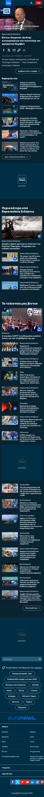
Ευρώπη (5, 732)
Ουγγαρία (24, 403)
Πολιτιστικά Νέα (27, 515)
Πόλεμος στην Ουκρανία (15, 685)
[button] (16, 157)
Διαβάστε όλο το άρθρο (27, 71)
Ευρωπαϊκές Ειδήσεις (11, 241)
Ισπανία (34, 691)
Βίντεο (4, 751)
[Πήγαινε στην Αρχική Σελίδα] (8, 3)
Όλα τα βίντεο (31, 608)
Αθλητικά (24, 432)
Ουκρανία (22, 708)
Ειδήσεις (5, 333)
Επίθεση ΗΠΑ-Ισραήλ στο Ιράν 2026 (22, 679)
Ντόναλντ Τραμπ (29, 696)
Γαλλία (21, 691)
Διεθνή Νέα (24, 484)
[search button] (39, 659)
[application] (22, 18)
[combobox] (22, 659)
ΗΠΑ (22, 372)
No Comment (25, 500)
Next (4, 742)
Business (5, 737)
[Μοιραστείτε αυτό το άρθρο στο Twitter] (9, 50)
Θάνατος (15, 702)
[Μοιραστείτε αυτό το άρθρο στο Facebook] (4, 50)
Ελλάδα (35, 685)
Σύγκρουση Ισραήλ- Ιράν (22, 674)
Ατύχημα (11, 696)
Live (38, 3)
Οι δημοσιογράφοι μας (10, 756)
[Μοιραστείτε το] (14, 50)
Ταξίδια (5, 747)
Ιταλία (9, 691)
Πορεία (29, 702)
